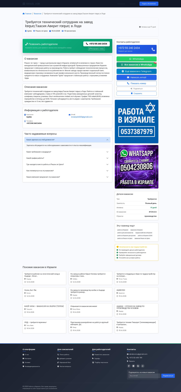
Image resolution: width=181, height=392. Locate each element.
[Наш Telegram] (133, 366)
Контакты (28, 358)
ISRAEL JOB (33, 3)
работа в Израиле (122, 230)
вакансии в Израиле (137, 230)
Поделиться (138, 88)
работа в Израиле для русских (126, 235)
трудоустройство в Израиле (143, 233)
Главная (28, 13)
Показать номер (138, 83)
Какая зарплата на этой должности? (40, 140)
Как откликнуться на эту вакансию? (40, 170)
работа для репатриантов (125, 233)
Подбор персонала (101, 362)
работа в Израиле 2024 (145, 235)
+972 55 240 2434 (98, 43)
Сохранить (137, 93)
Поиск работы (64, 355)
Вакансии (121, 4)
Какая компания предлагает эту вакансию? (43, 177)
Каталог (133, 4)
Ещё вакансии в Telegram (138, 71)
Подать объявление (149, 4)
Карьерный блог (65, 362)
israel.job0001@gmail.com (81, 117)
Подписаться (168, 376)
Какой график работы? (35, 158)
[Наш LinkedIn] (138, 366)
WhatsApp (138, 58)
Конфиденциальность (32, 366)
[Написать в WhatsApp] (143, 366)
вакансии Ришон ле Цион (142, 238)
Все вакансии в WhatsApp (140, 64)
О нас (27, 355)
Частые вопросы (65, 366)
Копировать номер (97, 49)
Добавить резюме (65, 358)
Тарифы (97, 358)
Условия (27, 362)
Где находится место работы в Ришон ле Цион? (45, 164)
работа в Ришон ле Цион (124, 238)
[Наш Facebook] (129, 366)
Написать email (138, 77)
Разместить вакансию (101, 355)
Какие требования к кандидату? (39, 152)
